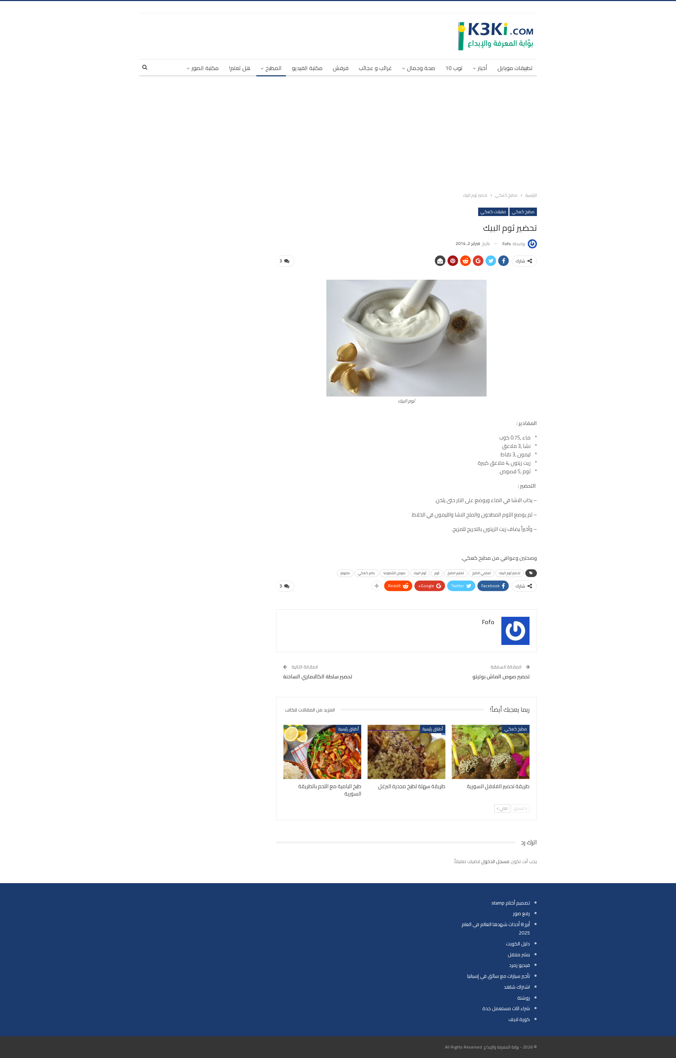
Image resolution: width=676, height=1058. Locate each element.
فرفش (341, 68)
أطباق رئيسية (433, 729)
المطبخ (273, 68)
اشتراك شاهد (517, 987)
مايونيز (345, 573)
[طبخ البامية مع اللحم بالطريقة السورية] (322, 752)
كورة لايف (519, 1019)
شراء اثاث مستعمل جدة (506, 1008)
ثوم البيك (420, 573)
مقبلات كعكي (493, 212)
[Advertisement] (338, 132)
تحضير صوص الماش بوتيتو (501, 676)
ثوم (436, 573)
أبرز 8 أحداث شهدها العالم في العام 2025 (496, 928)
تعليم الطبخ (455, 573)
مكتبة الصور (205, 68)
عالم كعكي (366, 573)
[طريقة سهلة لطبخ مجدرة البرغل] (406, 752)
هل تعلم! (239, 68)
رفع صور (521, 913)
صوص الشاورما (394, 573)
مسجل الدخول (495, 861)
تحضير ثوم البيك (509, 573)
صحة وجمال (421, 68)
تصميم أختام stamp (511, 902)
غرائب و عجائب (375, 68)
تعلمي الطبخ (481, 573)
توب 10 (454, 68)
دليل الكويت (518, 943)
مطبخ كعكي (523, 212)
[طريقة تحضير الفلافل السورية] (491, 752)
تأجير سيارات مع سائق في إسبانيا (498, 976)
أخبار (482, 68)
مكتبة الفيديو (307, 68)
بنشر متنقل (519, 954)
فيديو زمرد (519, 965)
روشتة (523, 997)
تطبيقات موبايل (515, 68)
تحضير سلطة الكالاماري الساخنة (317, 676)
